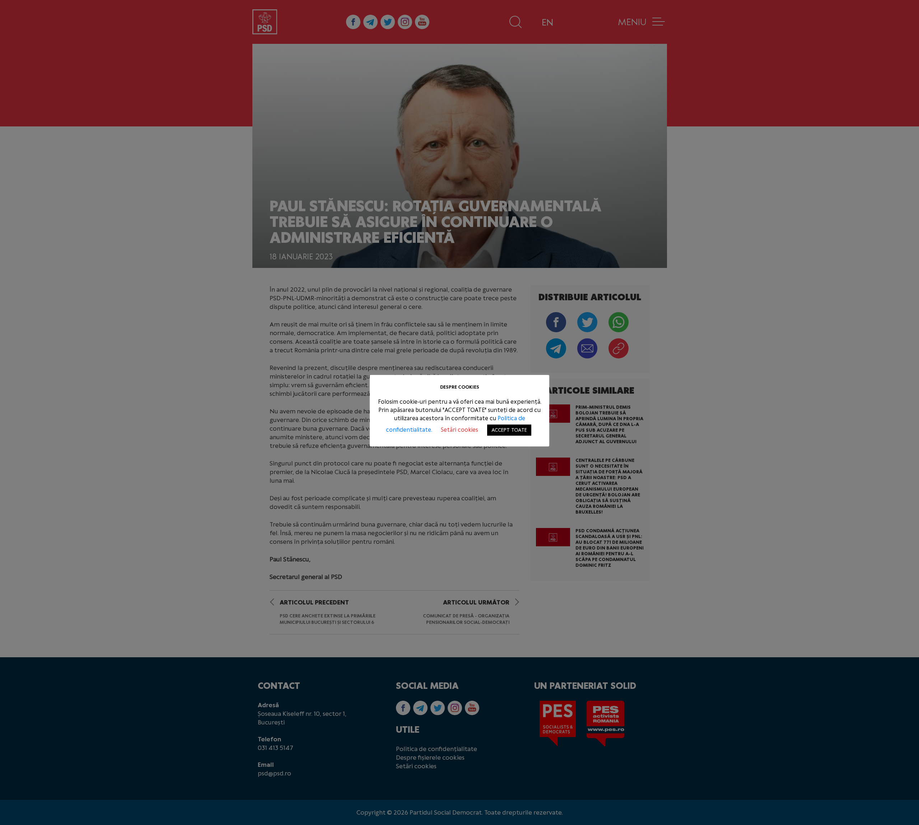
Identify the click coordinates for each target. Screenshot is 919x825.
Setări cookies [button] (459, 429)
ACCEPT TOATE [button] (509, 430)
